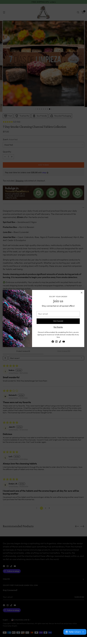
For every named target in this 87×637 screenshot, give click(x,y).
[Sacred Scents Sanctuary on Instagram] (56, 342)
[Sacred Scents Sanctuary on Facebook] (52, 342)
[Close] (81, 292)
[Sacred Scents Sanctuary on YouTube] (63, 342)
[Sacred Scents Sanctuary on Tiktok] (60, 342)
